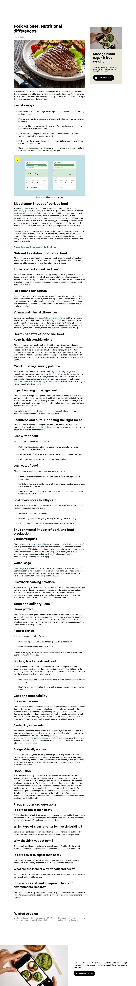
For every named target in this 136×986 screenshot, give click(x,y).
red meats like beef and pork (44, 427)
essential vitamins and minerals (52, 318)
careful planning (39, 762)
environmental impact (41, 544)
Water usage (19, 568)
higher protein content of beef (64, 374)
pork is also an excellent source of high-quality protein (36, 381)
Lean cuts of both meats (24, 347)
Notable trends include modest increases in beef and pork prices (41, 738)
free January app (33, 148)
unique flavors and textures (48, 652)
